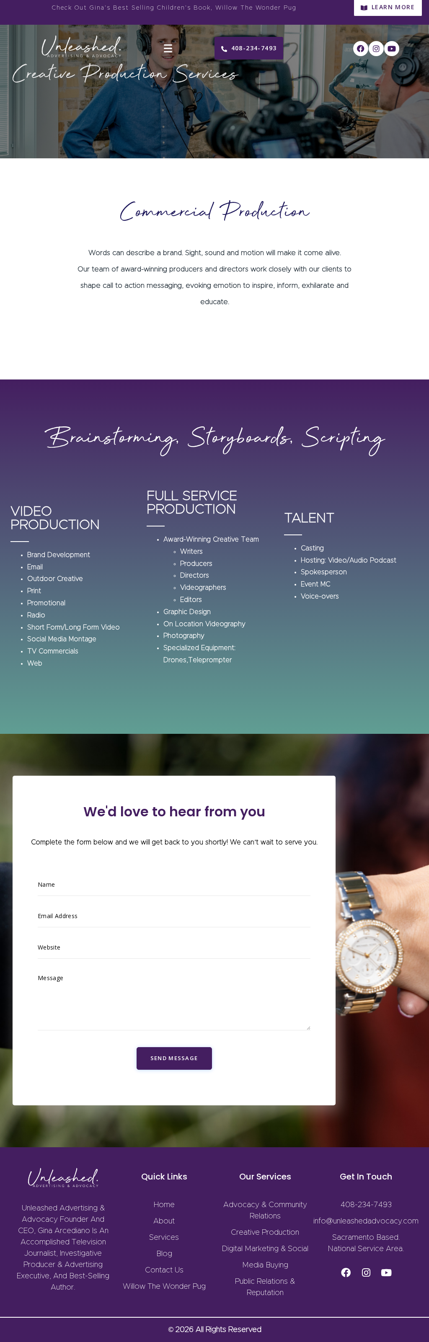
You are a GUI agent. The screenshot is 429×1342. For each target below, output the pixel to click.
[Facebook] (360, 48)
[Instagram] (376, 48)
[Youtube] (391, 48)
